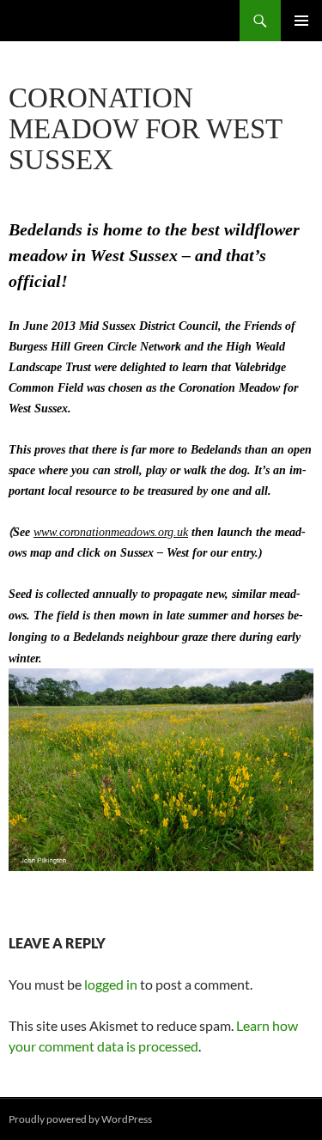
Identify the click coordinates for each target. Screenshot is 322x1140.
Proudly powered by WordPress (80, 1119)
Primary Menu (301, 20)
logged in (110, 984)
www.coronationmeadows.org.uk (110, 532)
